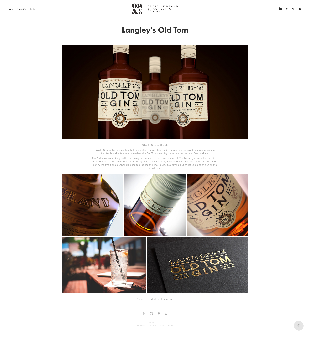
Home (10, 8)
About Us (21, 8)
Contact (32, 8)
